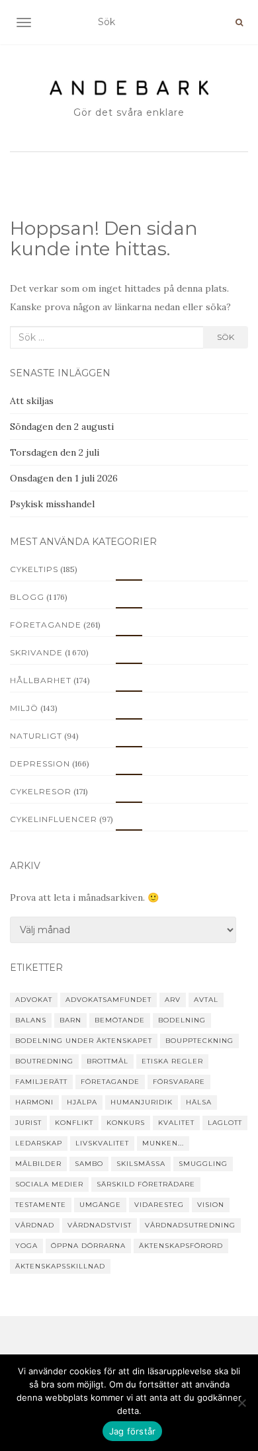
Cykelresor (40, 791)
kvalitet (176, 1122)
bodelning (182, 1020)
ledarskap (38, 1143)
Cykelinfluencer (53, 819)
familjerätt (41, 1081)
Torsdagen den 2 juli (54, 452)
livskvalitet (102, 1143)
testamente (40, 1204)
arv (173, 999)
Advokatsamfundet (108, 999)
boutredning (44, 1061)
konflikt (74, 1122)
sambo (89, 1163)
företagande (110, 1081)
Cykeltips (34, 569)
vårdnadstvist (99, 1225)
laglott (225, 1122)
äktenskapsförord (181, 1245)
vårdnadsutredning (190, 1225)
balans (30, 1020)
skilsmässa (140, 1163)
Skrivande (36, 652)
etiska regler (172, 1061)
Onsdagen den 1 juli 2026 (64, 478)
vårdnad (34, 1225)
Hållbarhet (40, 680)
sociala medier (49, 1184)
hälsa (199, 1102)
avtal (206, 999)
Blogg (27, 597)
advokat (33, 999)
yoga (26, 1245)
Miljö (24, 708)
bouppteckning (199, 1040)
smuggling (203, 1163)
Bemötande (120, 1020)
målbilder (38, 1163)
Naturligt (36, 736)
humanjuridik (141, 1102)
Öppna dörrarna (88, 1245)
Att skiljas (32, 401)
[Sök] (239, 22)
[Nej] (241, 1402)
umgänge (100, 1204)
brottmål (107, 1061)
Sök (225, 337)
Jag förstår (132, 1431)
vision (210, 1204)
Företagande (45, 625)
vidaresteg (159, 1204)
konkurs (126, 1122)
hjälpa (82, 1102)
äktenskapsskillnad (60, 1266)
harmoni (34, 1102)
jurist (28, 1122)
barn (70, 1020)
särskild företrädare (146, 1184)
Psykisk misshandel (52, 504)
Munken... (163, 1143)
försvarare (179, 1081)
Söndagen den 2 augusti (62, 427)
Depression (40, 763)
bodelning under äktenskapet (83, 1040)
